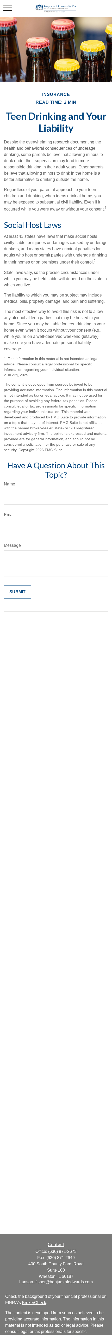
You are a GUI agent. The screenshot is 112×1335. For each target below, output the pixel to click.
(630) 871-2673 (62, 1251)
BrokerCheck (34, 1302)
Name (9, 484)
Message (12, 545)
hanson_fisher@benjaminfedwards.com (56, 1282)
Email (9, 514)
